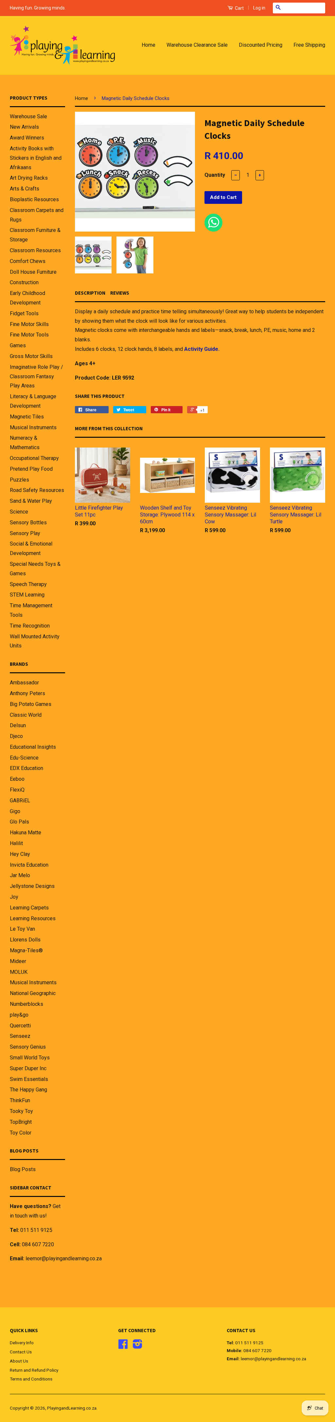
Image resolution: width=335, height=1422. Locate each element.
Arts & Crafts (24, 189)
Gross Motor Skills (31, 356)
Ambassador (24, 682)
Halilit (16, 843)
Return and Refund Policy (34, 1370)
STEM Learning (27, 595)
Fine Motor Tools (29, 335)
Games (18, 345)
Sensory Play (25, 533)
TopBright (21, 1122)
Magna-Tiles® (26, 950)
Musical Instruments (33, 427)
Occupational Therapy (34, 458)
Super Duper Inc (28, 1068)
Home (148, 45)
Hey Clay (20, 854)
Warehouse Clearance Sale (197, 45)
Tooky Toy (21, 1111)
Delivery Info (22, 1342)
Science (19, 512)
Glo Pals (19, 822)
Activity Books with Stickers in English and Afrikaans (36, 158)
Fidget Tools (24, 313)
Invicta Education (29, 865)
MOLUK (18, 972)
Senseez (20, 1036)
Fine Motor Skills (29, 324)
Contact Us (21, 1351)
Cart (239, 8)
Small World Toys (30, 1057)
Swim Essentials (29, 1079)
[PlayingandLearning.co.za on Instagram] (137, 1346)
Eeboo (17, 779)
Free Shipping (309, 45)
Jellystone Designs (32, 886)
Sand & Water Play (31, 501)
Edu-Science (24, 758)
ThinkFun (20, 1100)
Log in (259, 7)
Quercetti (20, 1025)
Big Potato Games (30, 704)
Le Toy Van (22, 929)
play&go (19, 1015)
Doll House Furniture (33, 272)
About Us (19, 1361)
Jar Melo (20, 875)
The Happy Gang (28, 1090)
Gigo (15, 811)
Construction (24, 282)
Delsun (18, 725)
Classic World (26, 715)
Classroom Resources (35, 250)
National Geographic (33, 993)
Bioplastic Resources (34, 199)
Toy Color (20, 1133)
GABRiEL (20, 800)
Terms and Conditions (31, 1378)
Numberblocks (26, 1004)
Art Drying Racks (29, 178)
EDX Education (26, 768)
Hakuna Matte (25, 832)
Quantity (214, 175)
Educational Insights (33, 747)
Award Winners (27, 138)
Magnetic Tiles (27, 417)
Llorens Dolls (25, 940)
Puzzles (19, 480)
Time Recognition (30, 626)
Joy (14, 897)
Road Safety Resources (37, 490)
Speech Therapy (28, 584)
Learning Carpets (29, 908)
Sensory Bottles (28, 522)
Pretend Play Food (31, 469)
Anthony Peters (27, 693)
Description (90, 293)
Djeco (16, 736)
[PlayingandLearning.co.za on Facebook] (123, 1346)
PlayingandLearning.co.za (72, 1408)
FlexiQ (17, 790)
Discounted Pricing (260, 45)
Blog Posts (23, 1169)
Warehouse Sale (28, 116)
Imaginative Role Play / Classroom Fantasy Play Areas (36, 376)
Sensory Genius (28, 1047)
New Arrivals (24, 127)
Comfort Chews (27, 261)
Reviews (119, 293)
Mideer (18, 961)
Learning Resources (33, 918)
